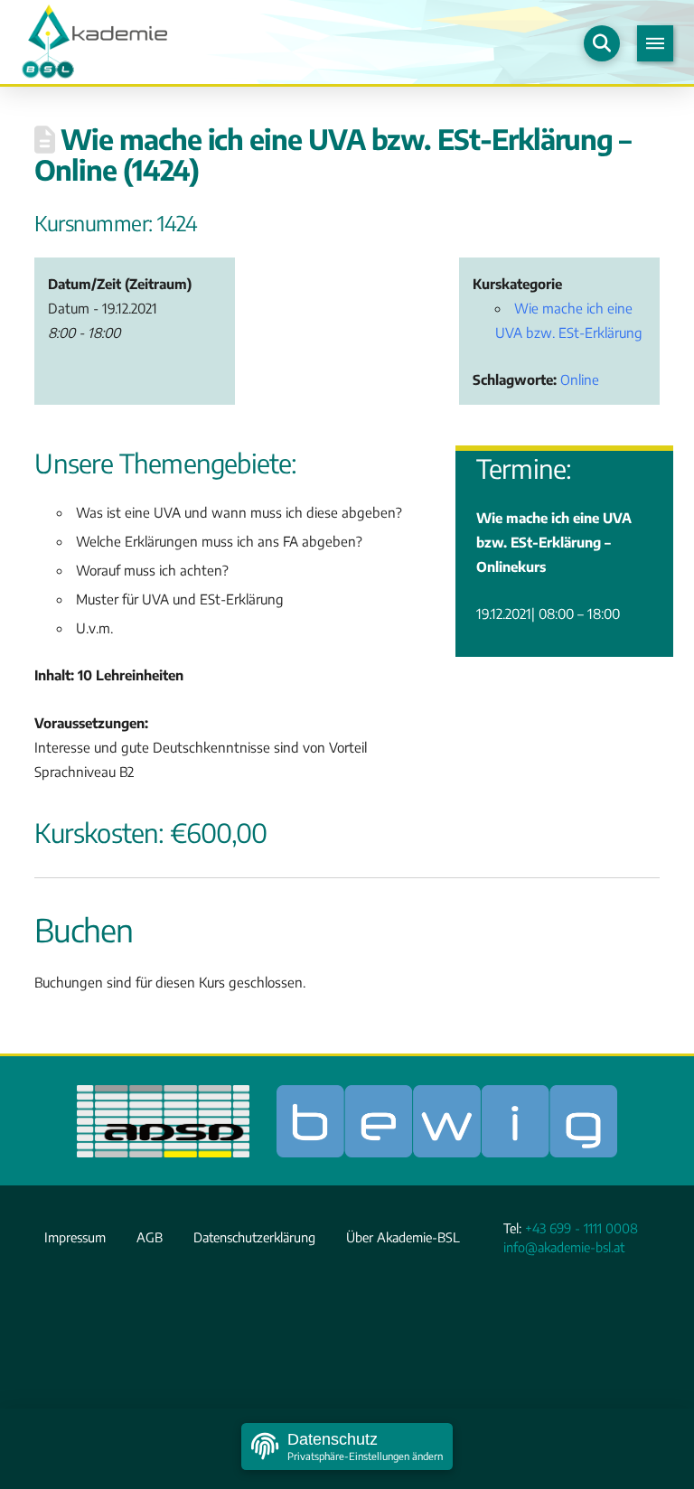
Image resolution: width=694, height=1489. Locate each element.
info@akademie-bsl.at (563, 1247)
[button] (602, 43)
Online (579, 379)
